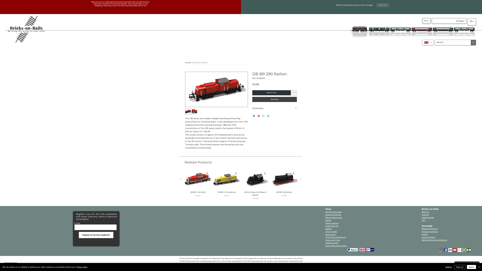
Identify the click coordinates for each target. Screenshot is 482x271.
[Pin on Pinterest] (258, 115)
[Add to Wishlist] (294, 92)
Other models (331, 232)
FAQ (423, 220)
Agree (471, 267)
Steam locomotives (333, 212)
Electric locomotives (333, 218)
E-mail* (77, 223)
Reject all (459, 267)
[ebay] (459, 250)
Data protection (428, 237)
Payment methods (430, 232)
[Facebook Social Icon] (445, 250)
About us (425, 212)
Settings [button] (448, 267)
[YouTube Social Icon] (455, 250)
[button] (472, 21)
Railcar (328, 220)
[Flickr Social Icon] (450, 250)
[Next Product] (301, 178)
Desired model (428, 218)
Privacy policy (82, 267)
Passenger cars (332, 226)
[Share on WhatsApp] (263, 115)
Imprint (425, 234)
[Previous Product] (181, 178)
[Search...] (473, 42)
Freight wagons (332, 223)
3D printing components (335, 237)
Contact (425, 215)
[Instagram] (441, 250)
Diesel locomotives (333, 215)
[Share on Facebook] (253, 115)
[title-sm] (469, 250)
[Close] (478, 267)
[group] (241, 184)
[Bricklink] (464, 250)
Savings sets (330, 235)
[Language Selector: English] (428, 42)
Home (188, 63)
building (328, 229)
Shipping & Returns (430, 229)
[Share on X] (268, 115)
